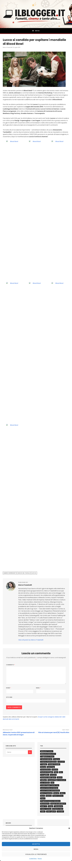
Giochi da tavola (24, 573)
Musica (48, 796)
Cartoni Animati (46, 759)
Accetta (36, 844)
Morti (42, 796)
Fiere (56, 772)
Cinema (56, 759)
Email (38, 688)
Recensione (45, 804)
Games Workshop (10, 573)
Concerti (61, 762)
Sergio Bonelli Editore (58, 804)
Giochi (59, 777)
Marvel (56, 793)
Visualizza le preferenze (36, 854)
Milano (62, 793)
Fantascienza (45, 770)
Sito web (9, 697)
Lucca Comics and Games (50, 791)
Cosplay (43, 764)
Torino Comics (46, 809)
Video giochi (51, 811)
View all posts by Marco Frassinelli (30, 640)
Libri (52, 783)
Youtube (60, 811)
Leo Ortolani (45, 783)
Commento (10, 665)
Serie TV (43, 806)
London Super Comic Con (49, 785)
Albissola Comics (47, 751)
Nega (36, 849)
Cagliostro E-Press (47, 756)
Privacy (40, 858)
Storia (50, 806)
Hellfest (43, 780)
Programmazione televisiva (50, 801)
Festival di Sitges (46, 772)
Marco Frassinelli (7, 47)
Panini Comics (58, 796)
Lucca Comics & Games (49, 788)
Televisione (58, 806)
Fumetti (53, 775)
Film (61, 772)
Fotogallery (45, 775)
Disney (43, 767)
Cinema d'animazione (48, 762)
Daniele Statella (54, 764)
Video (43, 811)
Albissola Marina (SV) (48, 754)
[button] (69, 828)
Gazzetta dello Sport (48, 777)
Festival (54, 770)
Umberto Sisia (58, 809)
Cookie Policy (33, 858)
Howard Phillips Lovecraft (56, 780)
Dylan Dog (50, 767)
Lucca (34, 573)
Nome (8, 688)
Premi (43, 798)
